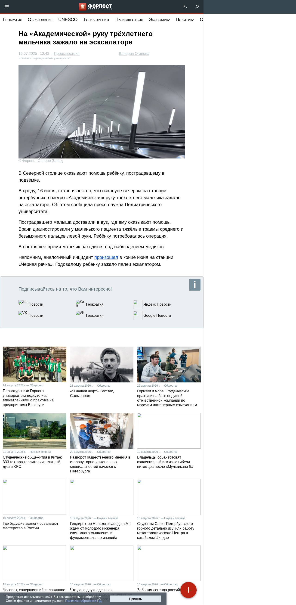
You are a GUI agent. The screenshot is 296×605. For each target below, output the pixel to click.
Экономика (159, 19)
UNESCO (68, 19)
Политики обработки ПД (83, 600)
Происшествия (128, 19)
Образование (40, 19)
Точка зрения (96, 19)
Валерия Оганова (134, 54)
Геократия (12, 19)
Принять (135, 599)
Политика (185, 19)
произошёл (106, 257)
